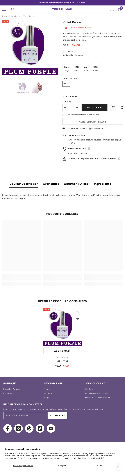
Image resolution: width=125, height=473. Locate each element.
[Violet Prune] (62, 327)
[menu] (4, 9)
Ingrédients (102, 184)
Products (15, 16)
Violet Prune (62, 361)
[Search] (13, 9)
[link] (21, 279)
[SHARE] (120, 107)
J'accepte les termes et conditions (82, 114)
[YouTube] (51, 428)
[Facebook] (7, 428)
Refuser (100, 465)
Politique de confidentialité (91, 458)
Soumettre (57, 415)
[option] (30, 47)
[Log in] (112, 9)
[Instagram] (18, 428)
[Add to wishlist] (113, 107)
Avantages (51, 184)
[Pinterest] (29, 428)
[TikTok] (40, 428)
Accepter (62, 465)
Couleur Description (23, 184)
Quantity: (67, 101)
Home (5, 16)
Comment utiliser (76, 184)
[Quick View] (77, 319)
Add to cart (94, 107)
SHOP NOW (81, 2)
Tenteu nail (62, 357)
